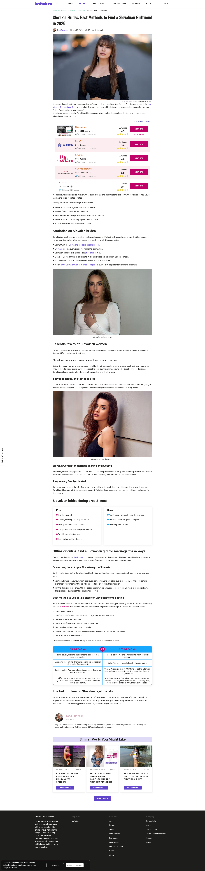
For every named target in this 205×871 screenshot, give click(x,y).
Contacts (149, 825)
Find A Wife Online (59, 11)
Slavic (82, 4)
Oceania (112, 851)
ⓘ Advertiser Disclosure (145, 101)
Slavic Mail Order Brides (76, 11)
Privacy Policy (151, 821)
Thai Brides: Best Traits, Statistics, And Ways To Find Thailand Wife (136, 776)
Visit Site (139, 129)
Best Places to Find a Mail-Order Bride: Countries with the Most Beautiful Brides (101, 777)
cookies (16, 863)
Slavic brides (79, 557)
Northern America (116, 847)
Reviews (136, 4)
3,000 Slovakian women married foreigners (78, 265)
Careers (149, 838)
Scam (148, 842)
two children (91, 253)
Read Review (139, 134)
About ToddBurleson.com (156, 834)
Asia (57, 4)
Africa (111, 855)
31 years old (60, 249)
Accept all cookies (74, 865)
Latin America (99, 4)
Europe (69, 4)
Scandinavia (113, 838)
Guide (165, 4)
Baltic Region (114, 842)
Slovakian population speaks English (84, 245)
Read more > (65, 788)
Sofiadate (75, 821)
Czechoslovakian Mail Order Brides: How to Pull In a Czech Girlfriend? (67, 777)
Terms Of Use (151, 829)
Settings (55, 865)
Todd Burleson (62, 30)
